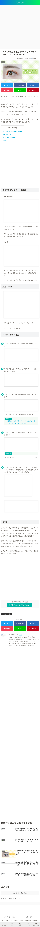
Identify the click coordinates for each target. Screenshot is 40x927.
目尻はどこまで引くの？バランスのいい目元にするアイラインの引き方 (21, 422)
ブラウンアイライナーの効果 (12, 132)
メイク (4, 614)
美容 (10, 614)
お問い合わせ (30, 917)
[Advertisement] (20, 27)
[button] (36, 457)
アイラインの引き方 (10, 137)
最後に (5, 140)
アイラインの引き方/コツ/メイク (19, 605)
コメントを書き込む (20, 893)
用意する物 (7, 135)
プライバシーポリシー (10, 917)
